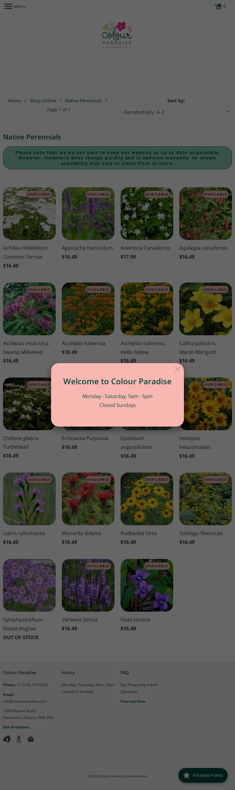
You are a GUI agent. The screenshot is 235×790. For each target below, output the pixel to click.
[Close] (177, 369)
